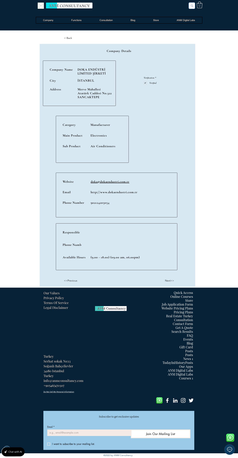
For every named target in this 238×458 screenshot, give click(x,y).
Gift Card (186, 347)
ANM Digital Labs (180, 370)
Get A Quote (184, 328)
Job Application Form (177, 304)
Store (189, 300)
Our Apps (186, 366)
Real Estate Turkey (179, 316)
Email (51, 426)
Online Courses (181, 296)
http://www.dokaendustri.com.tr (114, 192)
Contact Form (183, 324)
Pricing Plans (183, 312)
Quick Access (183, 293)
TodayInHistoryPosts (178, 363)
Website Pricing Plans (177, 308)
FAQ (190, 335)
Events (188, 339)
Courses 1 (186, 378)
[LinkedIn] (175, 400)
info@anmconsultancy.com (63, 380)
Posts (189, 351)
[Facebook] (167, 400)
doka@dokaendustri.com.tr (110, 182)
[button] (199, 4)
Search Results (182, 331)
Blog (190, 343)
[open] (41, 5)
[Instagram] (183, 400)
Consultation (183, 320)
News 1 (188, 359)
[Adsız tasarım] (159, 400)
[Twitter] (191, 400)
